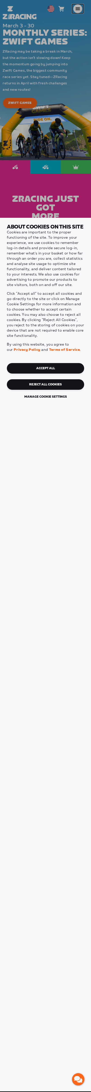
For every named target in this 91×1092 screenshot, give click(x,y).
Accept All (45, 368)
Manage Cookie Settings (45, 396)
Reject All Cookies (45, 384)
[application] (78, 1079)
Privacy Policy (27, 350)
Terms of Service (64, 350)
